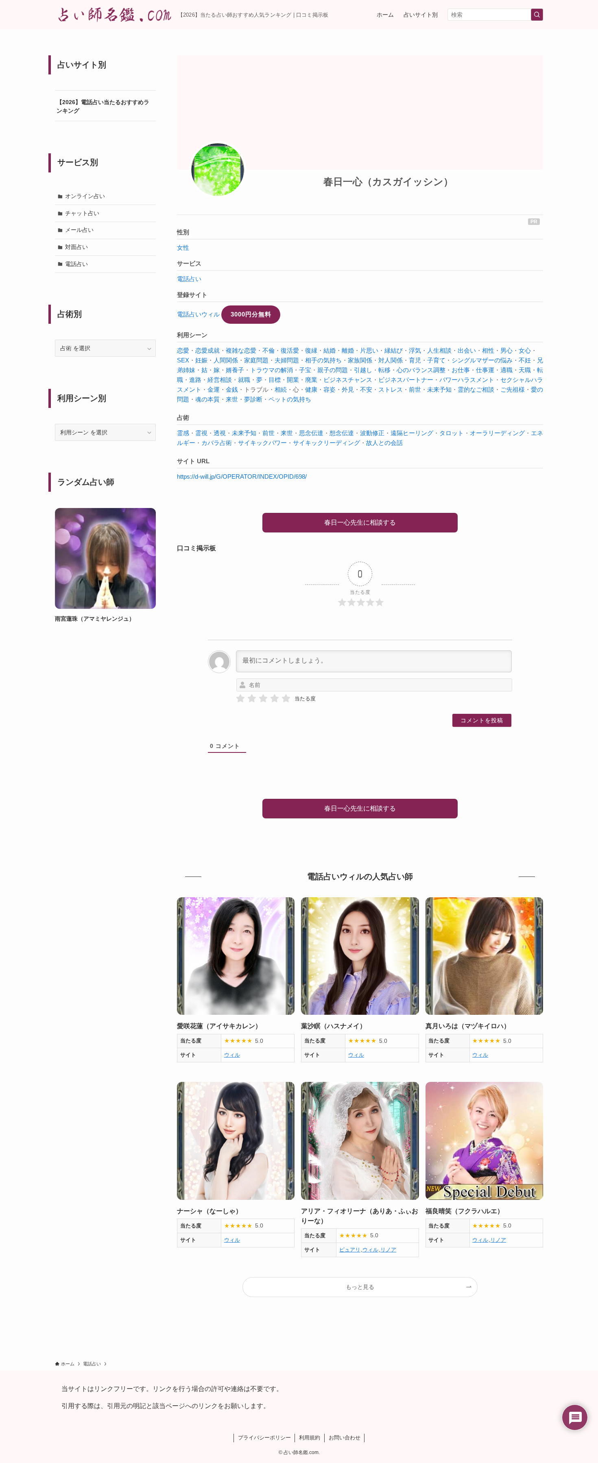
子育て (436, 360)
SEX (183, 360)
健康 (311, 389)
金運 (213, 389)
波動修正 (372, 433)
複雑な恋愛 (241, 350)
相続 (281, 389)
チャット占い (82, 213)
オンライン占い (85, 196)
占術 (183, 417)
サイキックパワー (262, 442)
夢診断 (253, 399)
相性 (488, 350)
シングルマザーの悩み (482, 360)
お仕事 (461, 369)
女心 (525, 350)
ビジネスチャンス (347, 379)
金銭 (232, 389)
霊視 (201, 433)
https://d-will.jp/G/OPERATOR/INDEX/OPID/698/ (242, 476)
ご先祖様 (512, 389)
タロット (451, 433)
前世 (415, 389)
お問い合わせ (344, 1438)
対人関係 (390, 360)
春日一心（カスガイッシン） (388, 181)
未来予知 (439, 389)
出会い (467, 350)
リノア (388, 1250)
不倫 (268, 350)
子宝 (305, 369)
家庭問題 (256, 360)
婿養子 (235, 369)
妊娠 (201, 360)
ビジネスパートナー (405, 379)
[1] (240, 698)
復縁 (311, 350)
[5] (286, 698)
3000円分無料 (251, 314)
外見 (348, 389)
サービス (189, 263)
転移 (384, 369)
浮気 (415, 350)
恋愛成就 (207, 350)
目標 (274, 379)
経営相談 (219, 379)
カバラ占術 (216, 442)
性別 (183, 232)
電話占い (189, 278)
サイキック (308, 442)
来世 (232, 399)
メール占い (79, 230)
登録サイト (192, 294)
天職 (525, 369)
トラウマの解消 (271, 369)
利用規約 (309, 1438)
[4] (274, 698)
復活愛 (290, 350)
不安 (366, 389)
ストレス (390, 389)
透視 (220, 433)
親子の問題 (332, 369)
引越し (363, 369)
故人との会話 (384, 442)
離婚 (348, 350)
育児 (415, 360)
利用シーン (192, 334)
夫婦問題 (287, 360)
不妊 (525, 360)
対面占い (76, 247)
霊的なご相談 (476, 389)
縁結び (393, 350)
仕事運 (485, 369)
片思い (369, 350)
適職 (506, 369)
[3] (263, 698)
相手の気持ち (323, 360)
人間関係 (226, 360)
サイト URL (193, 461)
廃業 (311, 379)
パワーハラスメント (466, 379)
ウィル (232, 1055)
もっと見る (360, 1287)
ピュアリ (349, 1250)
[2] (252, 698)
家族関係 (360, 360)
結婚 (329, 350)
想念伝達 (342, 433)
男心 (506, 350)
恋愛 (183, 350)
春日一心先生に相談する (360, 522)
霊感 (183, 433)
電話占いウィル (198, 314)
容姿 (329, 389)
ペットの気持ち (289, 399)
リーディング (506, 433)
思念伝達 (311, 433)
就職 (244, 379)
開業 (293, 379)
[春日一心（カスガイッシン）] (217, 169)
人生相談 (439, 350)
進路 (195, 379)
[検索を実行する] (537, 15)
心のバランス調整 (421, 369)
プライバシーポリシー (264, 1438)
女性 (183, 247)
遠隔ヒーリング (412, 433)
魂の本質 (207, 399)
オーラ (479, 433)
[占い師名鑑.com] (113, 15)
